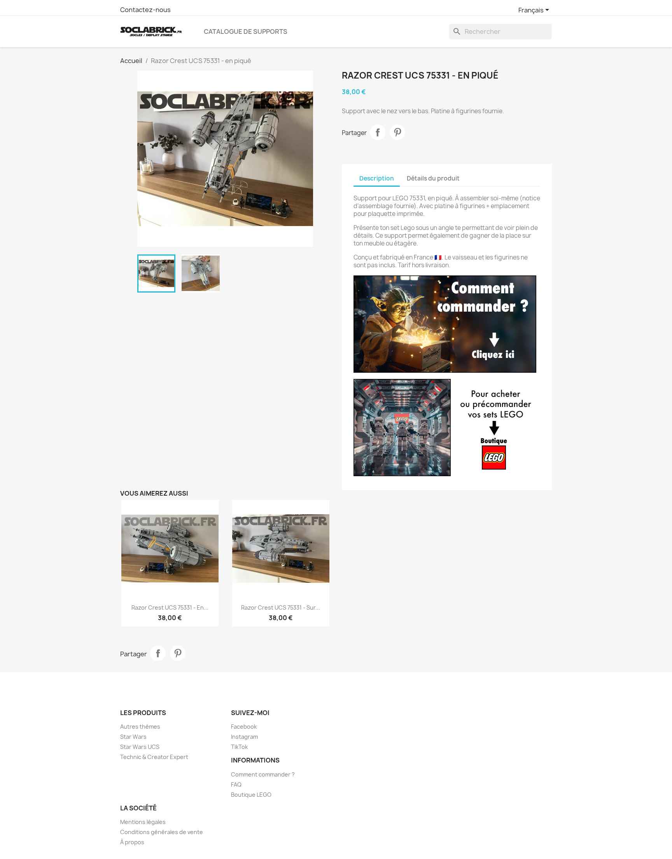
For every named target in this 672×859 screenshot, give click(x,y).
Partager (377, 132)
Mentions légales (143, 822)
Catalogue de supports (245, 31)
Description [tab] (376, 178)
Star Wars (133, 736)
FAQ (236, 784)
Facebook (244, 726)
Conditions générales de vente (161, 832)
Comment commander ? (263, 774)
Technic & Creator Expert (154, 757)
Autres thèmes (140, 726)
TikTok (239, 746)
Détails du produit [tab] (433, 178)
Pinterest (397, 132)
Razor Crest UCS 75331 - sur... (280, 607)
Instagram (244, 736)
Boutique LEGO (251, 794)
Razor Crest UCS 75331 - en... (169, 607)
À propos (132, 842)
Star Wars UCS (139, 746)
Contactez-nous (145, 9)
